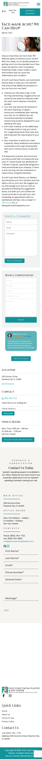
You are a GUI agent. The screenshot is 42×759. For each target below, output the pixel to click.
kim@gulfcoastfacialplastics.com (19, 541)
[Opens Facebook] (3, 11)
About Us (6, 714)
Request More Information (18, 439)
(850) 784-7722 (13, 11)
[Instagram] (8, 546)
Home (4, 711)
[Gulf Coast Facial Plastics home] (21, 690)
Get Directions (8, 384)
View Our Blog (21, 358)
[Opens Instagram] (5, 11)
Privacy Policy (8, 721)
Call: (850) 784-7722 (11, 733)
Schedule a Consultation (30, 12)
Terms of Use (8, 718)
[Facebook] (5, 546)
